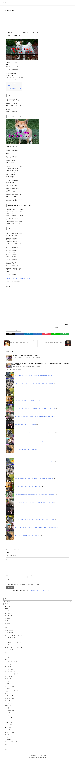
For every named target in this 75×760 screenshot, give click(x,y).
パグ (6, 691)
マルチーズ (7, 729)
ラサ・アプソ (8, 734)
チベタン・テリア (8, 679)
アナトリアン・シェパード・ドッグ (12, 630)
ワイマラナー (8, 739)
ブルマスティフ (8, 703)
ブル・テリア (8, 705)
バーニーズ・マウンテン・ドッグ (11, 690)
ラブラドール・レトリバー (10, 736)
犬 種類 (9, 10)
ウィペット (7, 640)
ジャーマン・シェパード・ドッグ (11, 673)
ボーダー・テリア (8, 724)
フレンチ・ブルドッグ (9, 698)
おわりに (9, 89)
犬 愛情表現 (8, 622)
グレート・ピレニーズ (9, 649)
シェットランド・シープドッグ (11, 661)
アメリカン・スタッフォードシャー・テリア (13, 635)
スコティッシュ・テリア (10, 674)
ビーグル (7, 696)
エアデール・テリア (9, 644)
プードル (7, 707)
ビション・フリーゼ (9, 695)
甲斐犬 (7, 746)
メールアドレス (31, 575)
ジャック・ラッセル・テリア (10, 671)
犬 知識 (6, 608)
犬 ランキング (7, 606)
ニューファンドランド (9, 685)
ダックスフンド (8, 676)
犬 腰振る (7, 623)
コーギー (7, 654)
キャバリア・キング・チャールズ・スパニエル (13, 647)
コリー (7, 652)
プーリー (7, 708)
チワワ (7, 681)
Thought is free (43, 757)
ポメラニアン (8, 727)
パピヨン (7, 693)
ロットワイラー (8, 737)
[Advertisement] (37, 20)
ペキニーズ (7, 712)
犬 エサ (7, 610)
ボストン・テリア (8, 717)
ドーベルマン (8, 683)
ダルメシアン (8, 678)
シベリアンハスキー (9, 662)
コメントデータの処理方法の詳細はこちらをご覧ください (39, 590)
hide (16, 83)
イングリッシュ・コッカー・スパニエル (12, 639)
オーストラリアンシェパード (10, 645)
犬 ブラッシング (8, 615)
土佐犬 (7, 742)
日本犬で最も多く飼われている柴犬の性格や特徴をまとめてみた (19, 278)
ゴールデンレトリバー (9, 656)
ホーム (5, 10)
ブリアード (7, 700)
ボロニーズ (7, 720)
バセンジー (7, 688)
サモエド (7, 657)
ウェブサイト (8, 579)
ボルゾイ (7, 719)
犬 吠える (7, 616)
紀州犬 (7, 749)
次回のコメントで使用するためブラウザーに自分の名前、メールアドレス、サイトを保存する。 (24, 584)
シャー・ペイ (8, 664)
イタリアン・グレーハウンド (10, 637)
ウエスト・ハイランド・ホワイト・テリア (13, 642)
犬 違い (7, 625)
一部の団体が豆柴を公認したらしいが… (14, 88)
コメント (7, 564)
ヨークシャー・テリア (9, 732)
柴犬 (14, 10)
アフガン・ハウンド (9, 632)
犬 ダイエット (8, 613)
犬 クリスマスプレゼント (10, 611)
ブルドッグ (7, 702)
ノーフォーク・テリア (9, 686)
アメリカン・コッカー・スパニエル (12, 633)
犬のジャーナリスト (64, 327)
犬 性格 (7, 620)
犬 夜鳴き (7, 618)
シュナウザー (8, 666)
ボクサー (7, 715)
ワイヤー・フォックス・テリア (11, 741)
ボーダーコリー (8, 722)
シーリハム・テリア (9, 669)
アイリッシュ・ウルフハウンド (11, 628)
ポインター (7, 725)
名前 (7, 575)
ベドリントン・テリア (9, 710)
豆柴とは (9, 85)
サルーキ (7, 659)
